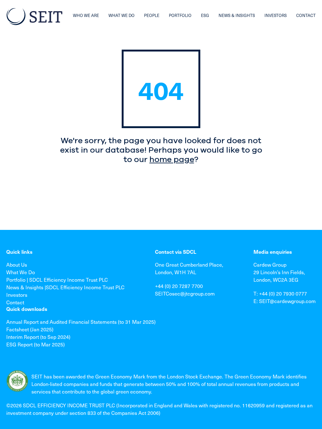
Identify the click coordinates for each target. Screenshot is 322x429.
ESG (205, 15)
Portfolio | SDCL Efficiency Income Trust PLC (57, 279)
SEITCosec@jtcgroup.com (185, 293)
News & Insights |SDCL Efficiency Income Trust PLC (65, 287)
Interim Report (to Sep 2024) (38, 336)
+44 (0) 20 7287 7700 (179, 286)
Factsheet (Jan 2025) (29, 329)
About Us (16, 264)
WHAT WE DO (121, 15)
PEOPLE (151, 15)
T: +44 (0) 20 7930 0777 (280, 293)
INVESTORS (275, 15)
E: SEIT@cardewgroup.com (284, 301)
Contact (15, 302)
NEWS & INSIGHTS (237, 15)
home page (171, 159)
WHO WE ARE (86, 15)
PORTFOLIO (180, 15)
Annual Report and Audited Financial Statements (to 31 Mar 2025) (81, 321)
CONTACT (306, 15)
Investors (16, 294)
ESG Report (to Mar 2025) (35, 344)
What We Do (20, 272)
